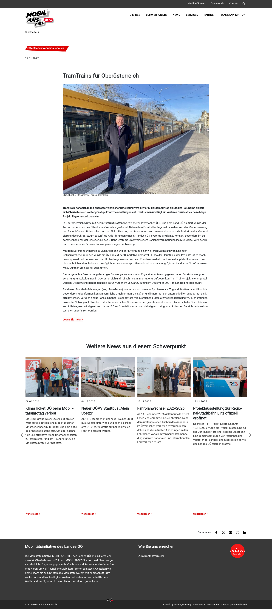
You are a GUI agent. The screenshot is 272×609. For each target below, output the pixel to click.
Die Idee (135, 14)
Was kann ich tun (233, 14)
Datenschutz (198, 604)
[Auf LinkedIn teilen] (243, 533)
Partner (209, 14)
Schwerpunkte (156, 14)
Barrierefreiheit (239, 604)
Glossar (225, 604)
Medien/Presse (197, 3)
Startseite (31, 32)
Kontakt (233, 3)
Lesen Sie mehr (72, 319)
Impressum (213, 604)
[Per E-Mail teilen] (229, 533)
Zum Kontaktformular (151, 556)
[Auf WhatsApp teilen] (236, 533)
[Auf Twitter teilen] (222, 533)
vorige (22, 435)
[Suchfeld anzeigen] (244, 4)
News (176, 14)
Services (192, 14)
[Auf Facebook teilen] (215, 533)
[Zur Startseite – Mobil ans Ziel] (40, 18)
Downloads (217, 3)
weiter (250, 435)
